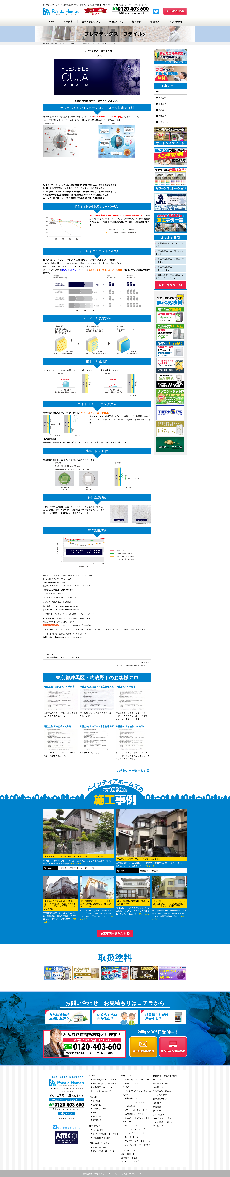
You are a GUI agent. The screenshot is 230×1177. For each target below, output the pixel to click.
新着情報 (157, 1106)
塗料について (127, 1075)
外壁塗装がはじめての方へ (105, 1083)
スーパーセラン (132, 1136)
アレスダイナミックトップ (137, 1133)
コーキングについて (130, 1161)
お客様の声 (158, 1087)
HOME (51, 21)
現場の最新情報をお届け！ (68, 1128)
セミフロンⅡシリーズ (135, 1129)
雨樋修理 (97, 1120)
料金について (116, 21)
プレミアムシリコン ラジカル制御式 (137, 1093)
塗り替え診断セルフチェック (106, 1079)
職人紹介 (157, 1110)
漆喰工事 (162, 115)
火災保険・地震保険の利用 (165, 1075)
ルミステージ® (131, 1125)
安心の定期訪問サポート (104, 1151)
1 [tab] (93, 982)
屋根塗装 (162, 97)
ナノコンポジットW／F (135, 1102)
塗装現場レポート (161, 1083)
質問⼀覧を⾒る (169, 285)
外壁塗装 (162, 91)
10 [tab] (126, 982)
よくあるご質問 (160, 1095)
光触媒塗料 (130, 1106)
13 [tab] (136, 982)
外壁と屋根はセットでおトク (106, 1133)
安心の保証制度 (100, 1147)
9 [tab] (122, 982)
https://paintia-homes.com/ (54, 582)
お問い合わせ (175, 21)
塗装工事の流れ (128, 1153)
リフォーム (163, 122)
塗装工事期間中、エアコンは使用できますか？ (169, 268)
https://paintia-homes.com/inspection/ (76, 625)
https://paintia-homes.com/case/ (67, 606)
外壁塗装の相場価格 (102, 1137)
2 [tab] (97, 982)
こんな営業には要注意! (163, 1122)
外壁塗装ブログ (160, 1098)
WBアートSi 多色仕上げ (136, 1110)
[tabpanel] (57, 973)
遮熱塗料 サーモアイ (134, 1114)
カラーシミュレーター (131, 1150)
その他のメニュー (161, 1126)
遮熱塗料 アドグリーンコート (138, 1079)
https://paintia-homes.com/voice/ (67, 609)
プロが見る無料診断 (102, 1091)
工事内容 (68, 21)
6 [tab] (111, 982)
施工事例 (136, 21)
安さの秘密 (98, 1129)
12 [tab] (133, 982)
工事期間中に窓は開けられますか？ (169, 252)
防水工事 (162, 109)
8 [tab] (118, 982)
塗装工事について (91, 21)
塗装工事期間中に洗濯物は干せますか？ (169, 260)
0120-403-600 (67, 589)
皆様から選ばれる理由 (99, 1143)
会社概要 (155, 21)
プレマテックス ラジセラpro (137, 1144)
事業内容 (93, 1096)
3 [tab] (100, 982)
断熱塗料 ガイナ (132, 1098)
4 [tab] (104, 982)
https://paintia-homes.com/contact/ (69, 637)
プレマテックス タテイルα (137, 1140)
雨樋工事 (162, 103)
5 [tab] (108, 982)
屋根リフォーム (100, 1108)
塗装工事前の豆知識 (162, 1091)
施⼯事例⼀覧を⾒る (114, 933)
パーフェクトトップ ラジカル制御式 (137, 1085)
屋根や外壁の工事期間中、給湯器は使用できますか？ (169, 277)
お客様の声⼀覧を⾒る (132, 771)
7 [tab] (115, 982)
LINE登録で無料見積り (163, 1118)
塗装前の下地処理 (129, 1157)
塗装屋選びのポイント (103, 1087)
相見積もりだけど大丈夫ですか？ (169, 244)
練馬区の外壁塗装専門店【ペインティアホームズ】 (105, 1173)
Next (188, 973)
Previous (41, 973)
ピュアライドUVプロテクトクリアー (136, 1119)
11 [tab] (129, 982)
